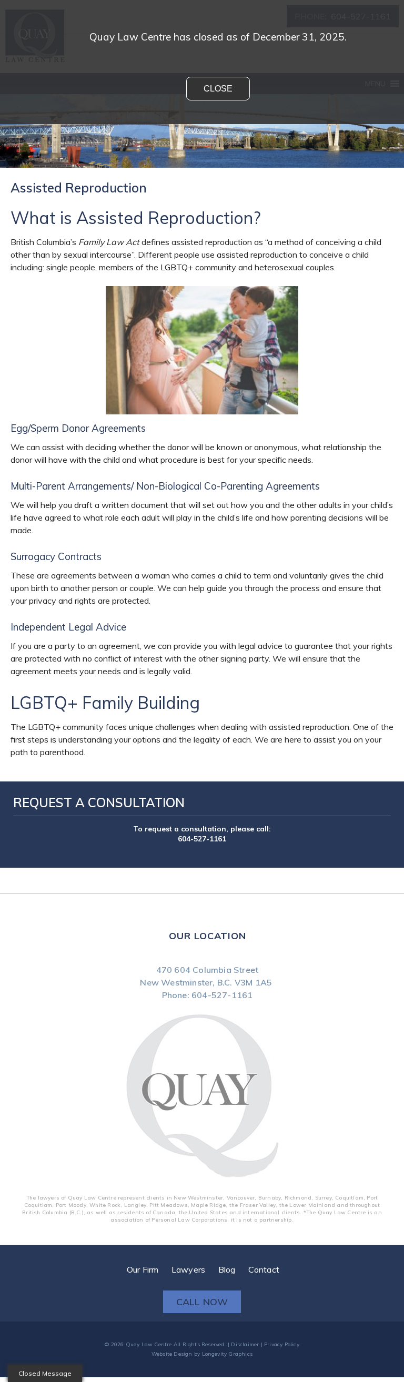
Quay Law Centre (149, 1342)
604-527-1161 (202, 838)
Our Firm (143, 1267)
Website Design (172, 1351)
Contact (263, 1267)
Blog (227, 1267)
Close (218, 88)
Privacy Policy (281, 1342)
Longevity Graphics (227, 1351)
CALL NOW (202, 1300)
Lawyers (188, 1267)
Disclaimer (245, 1342)
